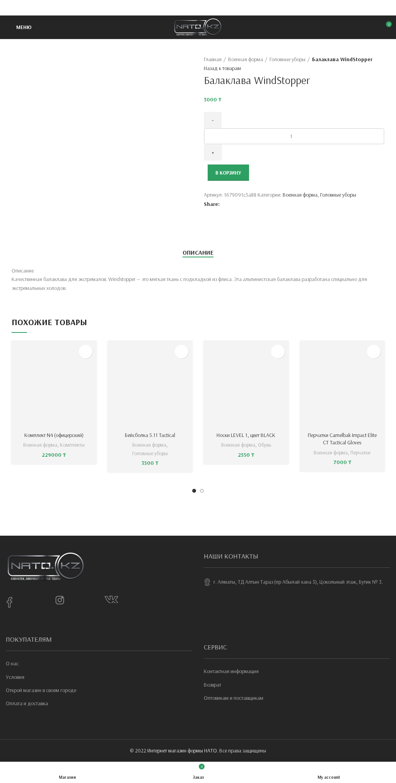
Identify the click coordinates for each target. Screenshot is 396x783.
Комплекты (72, 445)
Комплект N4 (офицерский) (54, 435)
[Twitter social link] (189, 8)
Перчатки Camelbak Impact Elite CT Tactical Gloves (342, 439)
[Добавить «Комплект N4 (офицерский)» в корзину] (85, 351)
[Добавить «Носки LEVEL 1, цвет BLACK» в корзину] (278, 351)
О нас (12, 663)
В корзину (228, 173)
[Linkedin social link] (207, 8)
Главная (213, 59)
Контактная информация (231, 671)
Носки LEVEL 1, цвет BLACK (246, 435)
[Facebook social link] (180, 8)
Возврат (212, 684)
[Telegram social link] (216, 8)
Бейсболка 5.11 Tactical (150, 435)
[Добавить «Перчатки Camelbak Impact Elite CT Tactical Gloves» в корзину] (374, 351)
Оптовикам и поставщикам (233, 697)
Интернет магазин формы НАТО (182, 750)
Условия (15, 676)
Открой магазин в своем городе (41, 690)
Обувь (264, 445)
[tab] (198, 252)
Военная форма (245, 59)
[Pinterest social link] (198, 8)
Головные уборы (288, 59)
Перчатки (360, 452)
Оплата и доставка (27, 703)
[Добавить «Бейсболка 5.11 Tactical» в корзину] (181, 351)
